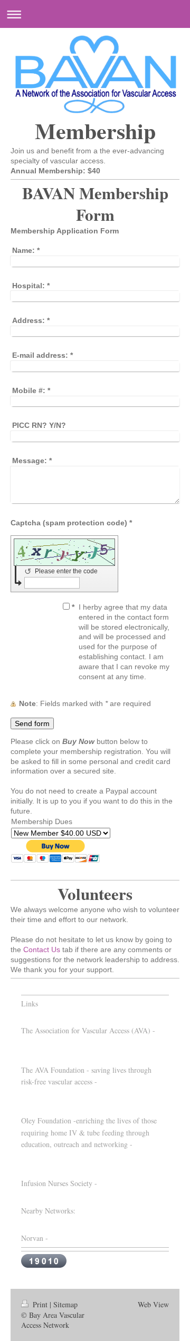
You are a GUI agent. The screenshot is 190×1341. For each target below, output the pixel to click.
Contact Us (41, 949)
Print (40, 1304)
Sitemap (65, 1304)
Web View (153, 1304)
